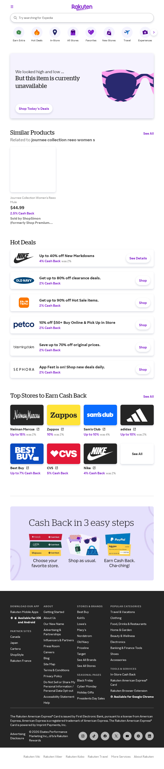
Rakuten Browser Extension (128, 690)
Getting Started (54, 612)
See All (148, 133)
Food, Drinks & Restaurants (128, 624)
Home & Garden (121, 630)
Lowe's (81, 624)
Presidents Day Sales (91, 698)
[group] (33, 186)
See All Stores (86, 666)
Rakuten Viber (52, 756)
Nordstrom (84, 636)
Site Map (49, 664)
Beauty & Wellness (122, 636)
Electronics (117, 642)
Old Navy (83, 642)
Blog (46, 658)
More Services (120, 756)
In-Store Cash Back (123, 674)
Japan (14, 642)
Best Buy (83, 612)
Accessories (118, 660)
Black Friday (85, 680)
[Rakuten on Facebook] (105, 736)
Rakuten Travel (98, 756)
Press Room (52, 646)
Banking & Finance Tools (126, 648)
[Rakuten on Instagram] (83, 736)
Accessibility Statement (59, 696)
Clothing (115, 618)
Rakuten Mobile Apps (24, 612)
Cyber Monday (87, 686)
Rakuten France (20, 660)
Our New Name (54, 624)
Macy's (81, 630)
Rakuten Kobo (75, 756)
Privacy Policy (53, 676)
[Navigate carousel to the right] (153, 32)
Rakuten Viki (31, 756)
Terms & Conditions (56, 670)
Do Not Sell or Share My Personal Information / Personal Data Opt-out (59, 686)
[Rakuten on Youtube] (127, 736)
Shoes (114, 654)
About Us (50, 618)
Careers (49, 652)
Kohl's (81, 618)
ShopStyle (17, 654)
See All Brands (86, 660)
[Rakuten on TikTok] (94, 736)
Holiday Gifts (85, 692)
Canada (15, 636)
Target (81, 654)
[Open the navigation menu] (12, 6)
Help (47, 702)
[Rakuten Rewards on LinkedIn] (149, 736)
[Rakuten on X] (116, 736)
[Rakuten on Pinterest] (138, 736)
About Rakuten (144, 756)
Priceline (83, 648)
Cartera (15, 648)
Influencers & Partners (59, 640)
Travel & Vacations (122, 612)
